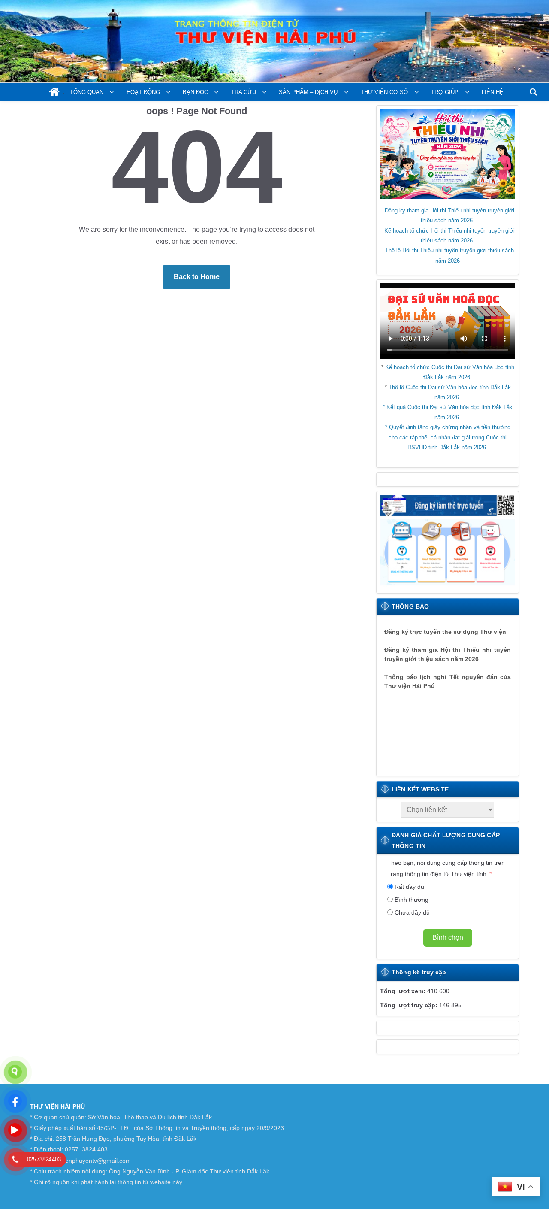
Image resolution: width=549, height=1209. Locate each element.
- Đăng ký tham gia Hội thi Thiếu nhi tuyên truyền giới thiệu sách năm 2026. (447, 215)
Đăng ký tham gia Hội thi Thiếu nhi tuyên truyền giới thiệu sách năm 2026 (447, 650)
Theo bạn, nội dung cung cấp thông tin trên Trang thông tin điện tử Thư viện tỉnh (446, 868)
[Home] (54, 93)
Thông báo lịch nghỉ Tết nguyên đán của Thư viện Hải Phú (447, 677)
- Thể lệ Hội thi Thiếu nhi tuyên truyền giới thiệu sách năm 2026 (448, 255)
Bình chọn (447, 937)
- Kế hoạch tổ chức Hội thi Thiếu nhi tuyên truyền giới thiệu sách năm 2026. (448, 235)
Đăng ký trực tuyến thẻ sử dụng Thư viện (445, 627)
